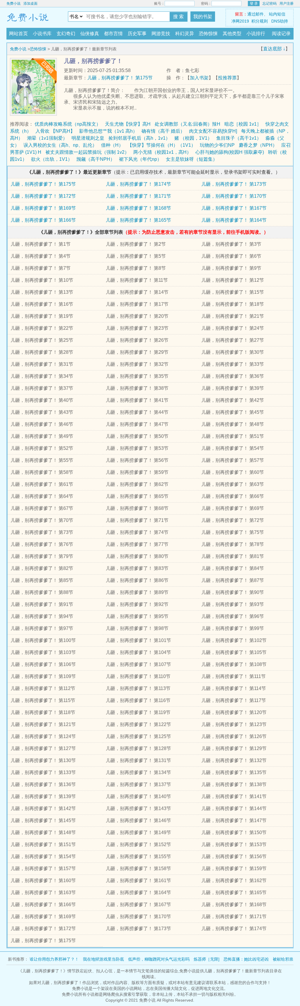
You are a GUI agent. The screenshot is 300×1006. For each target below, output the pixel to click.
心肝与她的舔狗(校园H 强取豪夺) (229, 152)
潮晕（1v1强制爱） (47, 138)
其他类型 (232, 33)
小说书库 (42, 33)
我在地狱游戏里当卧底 (103, 959)
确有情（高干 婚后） (163, 131)
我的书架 (202, 16)
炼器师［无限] (206, 959)
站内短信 (277, 14)
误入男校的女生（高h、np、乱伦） (60, 145)
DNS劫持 (279, 21)
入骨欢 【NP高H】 (55, 131)
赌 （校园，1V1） (193, 138)
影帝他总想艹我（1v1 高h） (108, 131)
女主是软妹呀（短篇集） (191, 159)
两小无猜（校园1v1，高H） (162, 152)
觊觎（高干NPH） (95, 159)
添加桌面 (30, 3)
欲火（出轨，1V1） (51, 159)
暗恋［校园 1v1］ (242, 124)
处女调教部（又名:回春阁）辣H (187, 124)
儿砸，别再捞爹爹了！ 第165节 (138, 220)
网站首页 (18, 33)
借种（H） (112, 145)
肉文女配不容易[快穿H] (213, 131)
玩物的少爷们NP (217, 145)
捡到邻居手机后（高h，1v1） (139, 138)
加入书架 (199, 77)
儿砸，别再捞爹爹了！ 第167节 (234, 208)
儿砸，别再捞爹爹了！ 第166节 (43, 220)
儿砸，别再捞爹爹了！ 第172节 (43, 196)
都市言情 (113, 33)
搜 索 (178, 16)
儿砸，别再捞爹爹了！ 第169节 (43, 208)
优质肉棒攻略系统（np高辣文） (68, 124)
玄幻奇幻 (66, 33)
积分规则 (259, 21)
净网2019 (240, 21)
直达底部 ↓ (274, 48)
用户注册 (286, 3)
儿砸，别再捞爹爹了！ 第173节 (234, 184)
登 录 (254, 3)
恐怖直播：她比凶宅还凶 (246, 959)
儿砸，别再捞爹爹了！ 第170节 (234, 196)
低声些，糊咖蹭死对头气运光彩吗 (159, 959)
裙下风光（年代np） (140, 159)
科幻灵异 (184, 33)
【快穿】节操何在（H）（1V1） (161, 145)
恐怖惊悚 (208, 33)
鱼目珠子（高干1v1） (238, 138)
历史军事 (137, 33)
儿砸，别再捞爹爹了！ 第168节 (138, 208)
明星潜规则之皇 (87, 138)
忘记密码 (269, 3)
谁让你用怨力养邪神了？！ (54, 959)
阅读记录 (281, 33)
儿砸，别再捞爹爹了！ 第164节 (234, 220)
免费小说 (13, 3)
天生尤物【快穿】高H (128, 124)
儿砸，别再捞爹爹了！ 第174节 (138, 184)
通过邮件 (255, 14)
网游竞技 (160, 33)
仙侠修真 (89, 33)
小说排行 (255, 33)
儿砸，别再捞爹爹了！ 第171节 (138, 196)
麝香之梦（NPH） (258, 145)
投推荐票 (227, 77)
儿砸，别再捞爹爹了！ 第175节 (120, 77)
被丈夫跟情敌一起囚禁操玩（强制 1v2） (87, 152)
